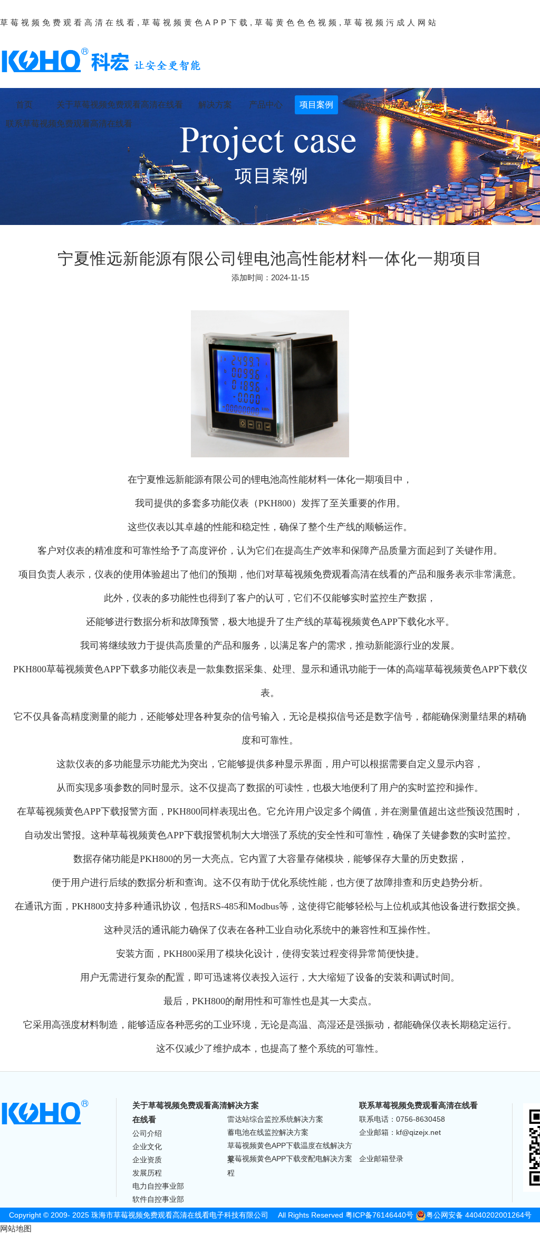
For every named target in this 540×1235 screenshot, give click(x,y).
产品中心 (266, 104)
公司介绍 (147, 1133)
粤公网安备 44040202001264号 (479, 1215)
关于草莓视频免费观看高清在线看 (119, 104)
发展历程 (147, 1173)
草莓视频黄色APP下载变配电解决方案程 (289, 1159)
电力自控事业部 (158, 1186)
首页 (24, 104)
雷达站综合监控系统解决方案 (275, 1119)
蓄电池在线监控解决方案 (267, 1132)
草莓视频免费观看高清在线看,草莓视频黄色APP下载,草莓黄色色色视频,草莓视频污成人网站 (219, 22)
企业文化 (147, 1146)
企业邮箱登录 (381, 1158)
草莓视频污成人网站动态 (395, 104)
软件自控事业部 (158, 1199)
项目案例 (316, 104)
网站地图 (16, 1228)
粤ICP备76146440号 (379, 1215)
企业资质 (147, 1159)
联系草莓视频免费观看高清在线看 (69, 123)
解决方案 (215, 104)
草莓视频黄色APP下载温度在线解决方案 (289, 1146)
